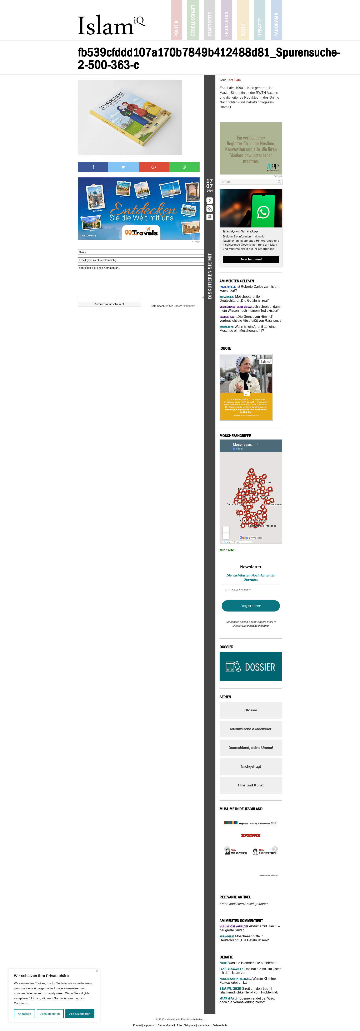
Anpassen (24, 1013)
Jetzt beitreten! (251, 259)
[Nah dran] (97, 971)
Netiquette (189, 306)
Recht (243, 20)
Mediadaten (204, 1025)
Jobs (179, 1025)
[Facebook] (93, 167)
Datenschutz (220, 1025)
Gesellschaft (193, 20)
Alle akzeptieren (79, 1013)
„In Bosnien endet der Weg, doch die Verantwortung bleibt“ (247, 1000)
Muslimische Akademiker (250, 729)
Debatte (259, 20)
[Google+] (154, 167)
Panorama (276, 20)
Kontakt (137, 1025)
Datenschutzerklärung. (255, 625)
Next (274, 848)
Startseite (209, 20)
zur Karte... (228, 550)
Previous (226, 848)
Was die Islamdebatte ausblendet (248, 963)
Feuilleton (226, 20)
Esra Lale (234, 80)
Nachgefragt (251, 767)
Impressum (150, 1025)
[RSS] (209, 208)
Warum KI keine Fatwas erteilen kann (248, 980)
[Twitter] (123, 167)
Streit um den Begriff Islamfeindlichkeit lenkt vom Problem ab (249, 990)
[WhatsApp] (184, 167)
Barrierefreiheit (166, 1025)
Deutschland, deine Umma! (251, 748)
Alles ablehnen (50, 1013)
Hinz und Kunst (251, 785)
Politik (176, 20)
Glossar (250, 710)
